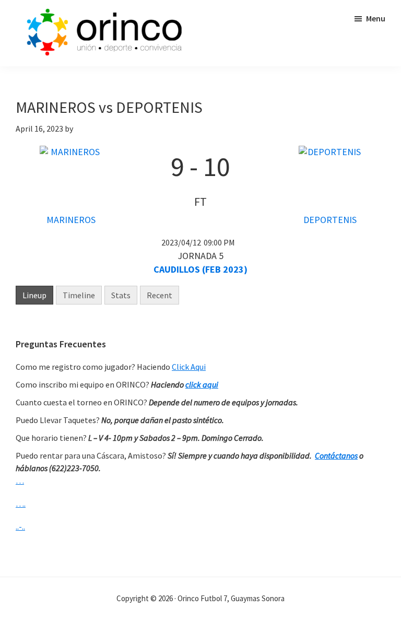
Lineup (34, 295)
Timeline (79, 295)
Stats (121, 295)
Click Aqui (189, 366)
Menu (375, 18)
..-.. (20, 526)
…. (21, 503)
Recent (159, 295)
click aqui (201, 384)
